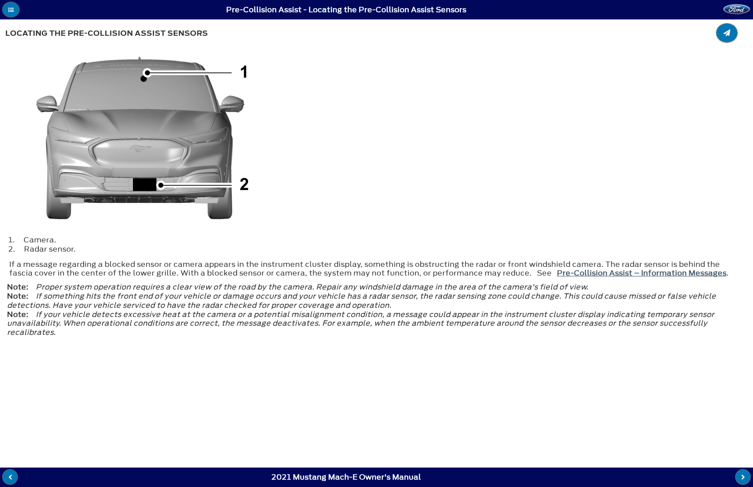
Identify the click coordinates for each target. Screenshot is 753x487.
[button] (11, 9)
